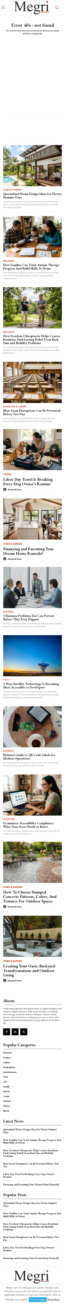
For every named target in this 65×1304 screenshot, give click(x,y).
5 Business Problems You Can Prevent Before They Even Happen (28, 617)
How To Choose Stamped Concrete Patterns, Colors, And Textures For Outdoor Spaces (29, 896)
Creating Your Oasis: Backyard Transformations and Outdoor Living (29, 970)
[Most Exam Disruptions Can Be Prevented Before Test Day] (32, 382)
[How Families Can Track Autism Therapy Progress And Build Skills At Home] (32, 236)
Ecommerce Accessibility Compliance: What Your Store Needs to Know (28, 825)
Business (8, 612)
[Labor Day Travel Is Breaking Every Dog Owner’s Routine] (32, 449)
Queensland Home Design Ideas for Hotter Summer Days (32, 195)
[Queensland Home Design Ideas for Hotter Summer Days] (32, 165)
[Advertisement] (32, 71)
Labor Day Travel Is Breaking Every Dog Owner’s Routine (28, 482)
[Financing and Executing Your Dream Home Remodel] (32, 519)
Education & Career (14, 406)
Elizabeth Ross (15, 489)
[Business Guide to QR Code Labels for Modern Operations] (32, 726)
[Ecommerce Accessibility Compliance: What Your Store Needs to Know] (32, 795)
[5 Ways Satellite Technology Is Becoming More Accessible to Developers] (32, 655)
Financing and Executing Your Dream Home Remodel (28, 551)
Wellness (8, 261)
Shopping (9, 819)
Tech (6, 680)
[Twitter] (23, 1031)
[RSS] (15, 1031)
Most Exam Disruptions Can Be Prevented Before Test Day (31, 412)
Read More (53, 1299)
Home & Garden (12, 190)
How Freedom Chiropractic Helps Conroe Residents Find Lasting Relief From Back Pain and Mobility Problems (31, 339)
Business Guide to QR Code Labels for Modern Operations (29, 756)
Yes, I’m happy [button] (38, 1299)
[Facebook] (6, 1031)
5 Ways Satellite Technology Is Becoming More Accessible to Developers (31, 685)
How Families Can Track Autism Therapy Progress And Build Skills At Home (31, 266)
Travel (7, 474)
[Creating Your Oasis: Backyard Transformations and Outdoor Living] (32, 936)
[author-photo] (5, 489)
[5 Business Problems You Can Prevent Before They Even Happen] (32, 587)
